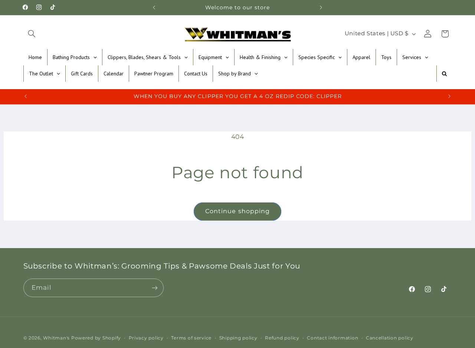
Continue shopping (237, 211)
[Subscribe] (154, 288)
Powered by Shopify (96, 338)
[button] (31, 33)
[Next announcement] (321, 7)
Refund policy (282, 338)
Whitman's (56, 338)
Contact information (332, 338)
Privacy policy (146, 338)
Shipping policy (238, 338)
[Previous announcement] (154, 7)
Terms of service (191, 338)
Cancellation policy (389, 338)
